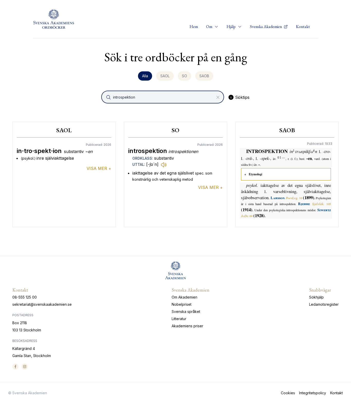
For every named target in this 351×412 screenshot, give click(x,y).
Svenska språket (186, 311)
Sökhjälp (316, 297)
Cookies (288, 393)
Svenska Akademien (266, 26)
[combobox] (163, 97)
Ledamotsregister (324, 304)
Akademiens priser (187, 326)
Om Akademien (184, 297)
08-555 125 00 (24, 297)
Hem (194, 26)
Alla (145, 76)
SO (184, 76)
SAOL (165, 76)
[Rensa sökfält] (217, 97)
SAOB (204, 76)
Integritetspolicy (312, 393)
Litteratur (179, 319)
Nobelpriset (181, 304)
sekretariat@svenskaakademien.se (42, 304)
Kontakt (303, 26)
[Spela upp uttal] (164, 164)
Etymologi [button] (255, 174)
